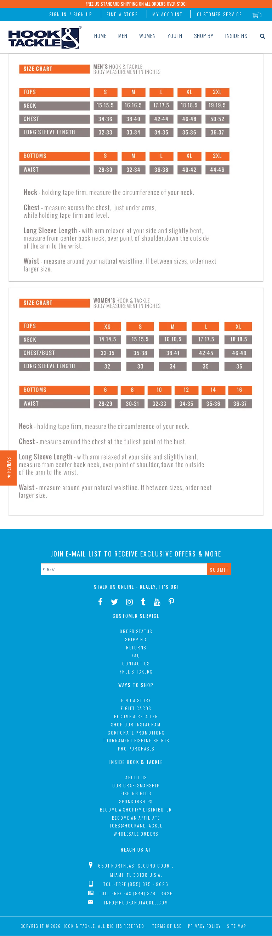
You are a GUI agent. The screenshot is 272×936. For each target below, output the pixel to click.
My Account (167, 14)
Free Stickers (136, 672)
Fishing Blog (136, 793)
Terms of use (167, 926)
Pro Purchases (136, 749)
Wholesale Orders (136, 834)
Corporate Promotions (136, 733)
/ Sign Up (80, 14)
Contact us (136, 663)
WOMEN (147, 35)
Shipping (136, 639)
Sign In (58, 14)
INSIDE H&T (237, 35)
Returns (136, 647)
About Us (136, 777)
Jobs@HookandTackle (136, 826)
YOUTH (175, 35)
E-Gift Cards (136, 708)
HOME (100, 35)
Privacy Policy (204, 926)
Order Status (136, 631)
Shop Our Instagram (136, 724)
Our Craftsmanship (136, 785)
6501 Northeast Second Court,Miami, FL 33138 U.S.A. (136, 870)
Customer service (219, 14)
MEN (123, 35)
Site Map (236, 926)
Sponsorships (136, 801)
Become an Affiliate (136, 818)
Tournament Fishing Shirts (136, 740)
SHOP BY (204, 35)
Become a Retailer (136, 716)
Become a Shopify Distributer (136, 810)
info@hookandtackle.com (136, 902)
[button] (8, 468)
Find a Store (122, 14)
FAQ (136, 655)
